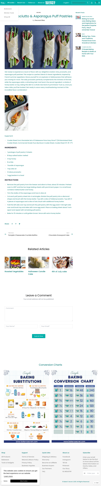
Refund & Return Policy (30, 460)
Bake (83, 34)
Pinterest (66, 465)
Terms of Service (28, 457)
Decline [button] (5, 481)
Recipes (39, 12)
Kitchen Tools (9, 13)
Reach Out (21, 3)
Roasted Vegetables (14, 271)
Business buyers (48, 465)
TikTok (65, 463)
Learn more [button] (8, 476)
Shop (2, 3)
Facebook (66, 457)
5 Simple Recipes (86, 47)
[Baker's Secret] (50, 3)
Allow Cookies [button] (23, 481)
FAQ (43, 471)
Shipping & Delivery (49, 457)
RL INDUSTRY (67, 471)
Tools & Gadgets (7, 463)
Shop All (7, 17)
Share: (7, 224)
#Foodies (10, 3)
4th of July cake (59, 271)
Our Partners (47, 468)
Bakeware (8, 9)
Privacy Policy (27, 463)
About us (41, 3)
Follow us (31, 3)
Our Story (66, 468)
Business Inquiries (28, 465)
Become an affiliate (49, 463)
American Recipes (87, 16)
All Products (5, 457)
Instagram (67, 460)
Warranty (45, 460)
